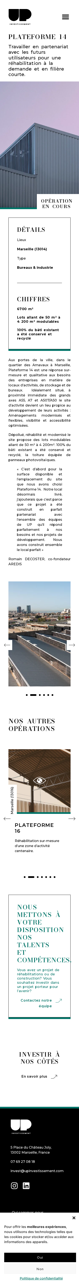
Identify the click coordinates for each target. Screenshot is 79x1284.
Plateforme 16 (34, 828)
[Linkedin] (26, 1186)
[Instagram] (14, 1186)
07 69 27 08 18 (23, 1162)
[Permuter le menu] (65, 17)
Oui (40, 1257)
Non (40, 1269)
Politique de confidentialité (41, 1278)
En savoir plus (34, 1076)
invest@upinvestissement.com (37, 1171)
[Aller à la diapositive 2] (33, 695)
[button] (74, 1218)
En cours (56, 206)
